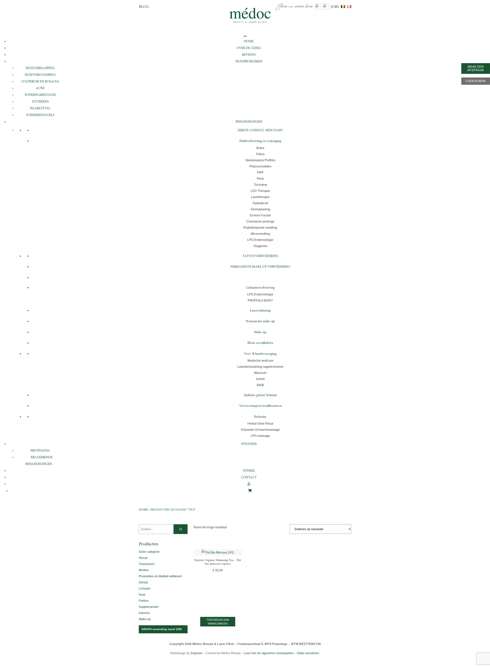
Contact (249, 477)
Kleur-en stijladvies (260, 343)
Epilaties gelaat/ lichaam (260, 395)
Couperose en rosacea (40, 81)
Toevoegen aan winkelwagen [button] (217, 621)
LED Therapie (260, 190)
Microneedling (260, 233)
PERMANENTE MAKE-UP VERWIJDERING (260, 267)
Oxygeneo (260, 246)
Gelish (260, 379)
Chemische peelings (260, 221)
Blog (144, 7)
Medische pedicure (260, 360)
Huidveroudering (40, 75)
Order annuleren (308, 653)
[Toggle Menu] (245, 36)
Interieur (144, 613)
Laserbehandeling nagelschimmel (260, 366)
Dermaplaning (260, 209)
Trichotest (260, 184)
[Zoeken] (181, 529)
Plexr (260, 178)
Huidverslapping (40, 68)
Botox (260, 148)
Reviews (249, 55)
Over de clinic (249, 48)
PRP (260, 172)
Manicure (260, 372)
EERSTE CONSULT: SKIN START (260, 130)
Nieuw (143, 557)
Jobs (335, 7)
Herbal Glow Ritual (260, 423)
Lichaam (144, 588)
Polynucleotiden (260, 166)
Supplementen (149, 606)
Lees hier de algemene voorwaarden (269, 653)
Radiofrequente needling (260, 227)
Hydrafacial (260, 203)
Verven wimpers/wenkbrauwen (260, 406)
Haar (142, 594)
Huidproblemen (248, 61)
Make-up (260, 332)
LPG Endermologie (260, 239)
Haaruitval (40, 108)
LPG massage (260, 435)
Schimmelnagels (40, 115)
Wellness (249, 444)
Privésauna (40, 451)
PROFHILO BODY (260, 300)
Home (249, 41)
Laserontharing (260, 310)
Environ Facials (260, 215)
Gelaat (143, 582)
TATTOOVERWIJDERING (260, 256)
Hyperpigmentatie (40, 95)
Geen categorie (149, 551)
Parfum (144, 600)
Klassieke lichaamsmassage (260, 429)
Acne (40, 88)
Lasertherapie (260, 197)
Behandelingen (249, 122)
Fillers (260, 154)
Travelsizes (146, 564)
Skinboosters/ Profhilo (260, 160)
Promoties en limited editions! (160, 576)
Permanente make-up (260, 321)
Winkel (249, 471)
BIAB (260, 385)
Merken (144, 570)
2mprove (196, 653)
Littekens (40, 102)
